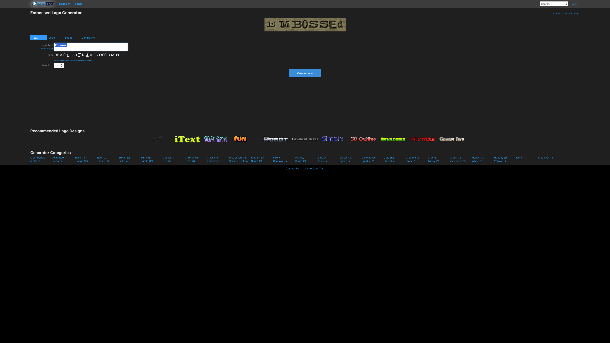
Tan (565, 13)
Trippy (433, 161)
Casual (169, 157)
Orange (81, 161)
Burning (147, 157)
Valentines (458, 161)
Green (456, 157)
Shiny (322, 161)
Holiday (500, 157)
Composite (88, 37)
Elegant (257, 157)
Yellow (500, 161)
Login (574, 4)
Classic (213, 157)
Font (50, 54)
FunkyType (82, 60)
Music (90, 60)
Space (345, 161)
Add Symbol (47, 48)
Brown (124, 157)
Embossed (574, 13)
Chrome (192, 157)
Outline (103, 161)
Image (68, 37)
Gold (389, 157)
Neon (57, 161)
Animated (59, 157)
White (477, 161)
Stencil (389, 161)
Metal (35, 161)
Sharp (300, 161)
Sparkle (368, 161)
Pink (123, 161)
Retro (190, 161)
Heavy (478, 157)
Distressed (238, 157)
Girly (322, 157)
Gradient (413, 157)
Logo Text (47, 47)
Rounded (557, 13)
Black (80, 157)
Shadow (280, 161)
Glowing (369, 157)
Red (167, 161)
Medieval (546, 157)
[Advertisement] (15, 58)
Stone (411, 161)
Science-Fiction (239, 161)
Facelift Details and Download (65, 60)
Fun (299, 157)
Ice (519, 157)
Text (35, 37)
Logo (52, 37)
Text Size (47, 65)
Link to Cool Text (314, 168)
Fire (277, 157)
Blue (101, 157)
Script (256, 161)
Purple (147, 161)
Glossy (345, 157)
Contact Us (292, 168)
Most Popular (38, 157)
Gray (432, 157)
